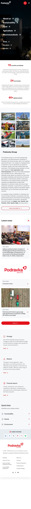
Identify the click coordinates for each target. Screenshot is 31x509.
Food (5, 27)
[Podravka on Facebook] (15, 472)
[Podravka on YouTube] (18, 472)
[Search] (25, 3)
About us (7, 19)
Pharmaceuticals (10, 35)
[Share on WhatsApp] (25, 435)
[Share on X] (13, 435)
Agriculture (8, 31)
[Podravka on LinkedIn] (13, 472)
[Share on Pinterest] (17, 435)
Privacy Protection (21, 463)
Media (5, 42)
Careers (5, 48)
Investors (6, 45)
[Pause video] (28, 57)
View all (15, 323)
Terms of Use (6, 460)
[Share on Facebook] (9, 435)
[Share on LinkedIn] (5, 435)
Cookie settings (21, 468)
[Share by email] (21, 435)
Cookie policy (20, 465)
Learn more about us (14, 208)
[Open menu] (29, 3)
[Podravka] (6, 4)
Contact (19, 460)
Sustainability (9, 23)
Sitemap (5, 457)
